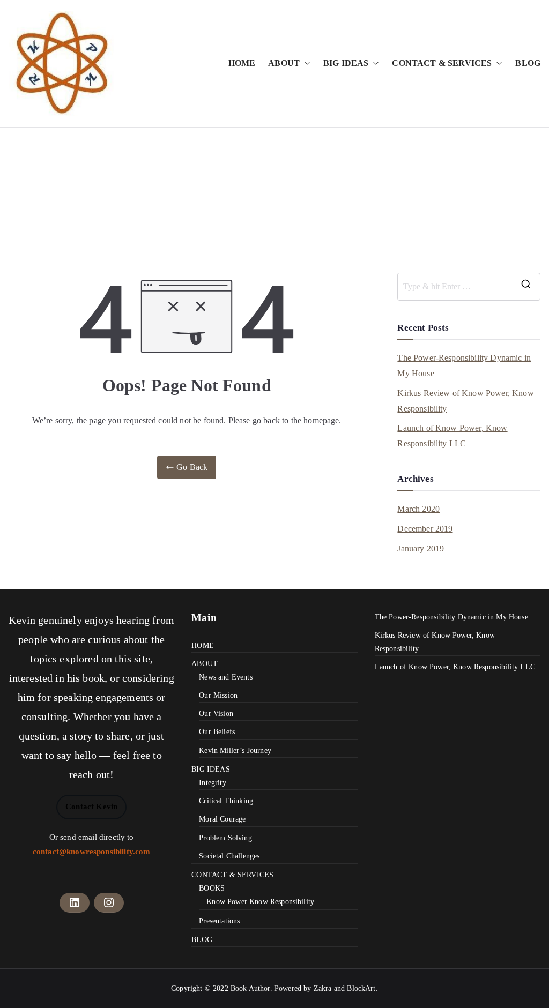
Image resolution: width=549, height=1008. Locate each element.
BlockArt (361, 988)
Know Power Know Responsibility (260, 902)
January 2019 (420, 548)
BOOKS (212, 888)
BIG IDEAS (345, 63)
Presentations (219, 921)
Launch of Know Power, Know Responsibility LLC (452, 435)
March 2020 (418, 508)
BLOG (527, 63)
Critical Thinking (226, 801)
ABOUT (284, 63)
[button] (305, 63)
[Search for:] (469, 286)
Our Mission (218, 695)
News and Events (225, 677)
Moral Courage (222, 819)
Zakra (323, 988)
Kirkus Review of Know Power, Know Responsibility (465, 401)
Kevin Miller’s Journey (235, 750)
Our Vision (216, 714)
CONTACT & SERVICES (442, 63)
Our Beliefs (217, 732)
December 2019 (424, 528)
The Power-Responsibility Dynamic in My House (464, 365)
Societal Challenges (229, 856)
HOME (242, 63)
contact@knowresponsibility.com (92, 851)
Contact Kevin (91, 806)
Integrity (212, 783)
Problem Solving (225, 838)
